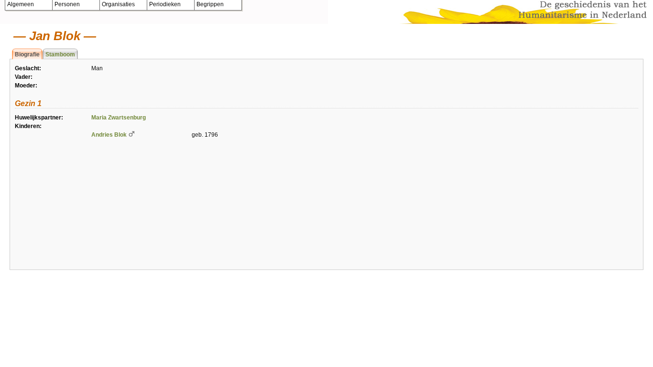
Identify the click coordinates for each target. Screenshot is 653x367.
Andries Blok (109, 134)
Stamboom (60, 54)
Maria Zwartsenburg (118, 117)
